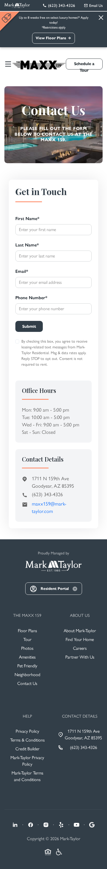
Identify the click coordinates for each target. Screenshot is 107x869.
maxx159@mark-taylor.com (49, 507)
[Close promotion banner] (7, 18)
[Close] (101, 17)
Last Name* (27, 245)
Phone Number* (31, 297)
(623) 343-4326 (47, 495)
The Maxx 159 (27, 615)
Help (27, 716)
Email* (21, 271)
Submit (29, 326)
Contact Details (79, 716)
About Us (80, 615)
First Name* (27, 218)
